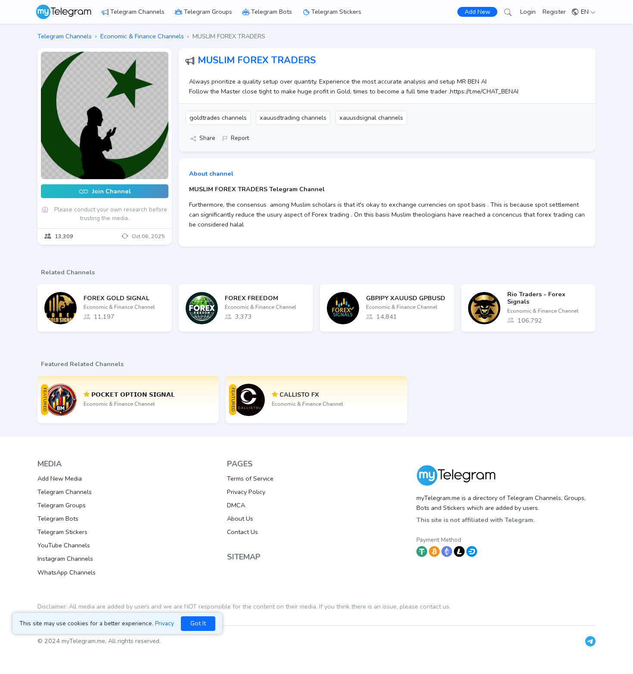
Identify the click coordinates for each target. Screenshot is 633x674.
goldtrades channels (218, 117)
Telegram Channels (137, 11)
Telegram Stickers (336, 11)
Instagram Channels (65, 558)
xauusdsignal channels (371, 117)
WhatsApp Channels (66, 572)
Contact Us (242, 532)
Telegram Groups (208, 11)
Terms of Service (250, 478)
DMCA (236, 505)
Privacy (164, 623)
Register (554, 11)
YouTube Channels (63, 545)
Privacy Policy (246, 492)
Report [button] (240, 138)
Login (528, 11)
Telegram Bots (271, 11)
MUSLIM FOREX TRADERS (257, 60)
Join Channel (110, 191)
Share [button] (207, 138)
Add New (477, 12)
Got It (198, 623)
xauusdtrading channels (293, 117)
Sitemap (244, 557)
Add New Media (59, 478)
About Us (240, 518)
